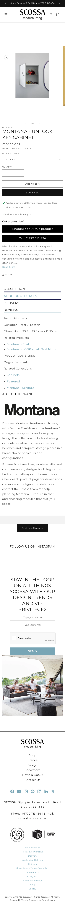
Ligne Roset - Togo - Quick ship (32, 868)
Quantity (6, 167)
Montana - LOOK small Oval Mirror (32, 349)
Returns (32, 864)
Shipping (6, 148)
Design (32, 765)
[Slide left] (26, 123)
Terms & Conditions (32, 851)
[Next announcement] (59, 3)
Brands (32, 760)
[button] (6, 14)
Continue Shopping (32, 528)
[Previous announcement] (5, 3)
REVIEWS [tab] (11, 310)
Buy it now (32, 192)
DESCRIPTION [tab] (14, 289)
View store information (19, 207)
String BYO (32, 876)
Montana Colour (10, 153)
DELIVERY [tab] (11, 303)
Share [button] (8, 274)
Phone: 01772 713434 (26, 813)
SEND (32, 651)
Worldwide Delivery (32, 860)
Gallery (32, 888)
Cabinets (13, 375)
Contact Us (33, 780)
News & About (32, 775)
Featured (13, 381)
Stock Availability (32, 880)
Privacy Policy (32, 847)
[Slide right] (39, 123)
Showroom (32, 770)
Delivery (32, 856)
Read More (8, 266)
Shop (32, 755)
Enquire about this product (32, 229)
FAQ (32, 884)
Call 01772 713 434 (32, 238)
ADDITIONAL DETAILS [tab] (20, 296)
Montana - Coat (18, 344)
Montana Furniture (20, 388)
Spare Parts (32, 872)
